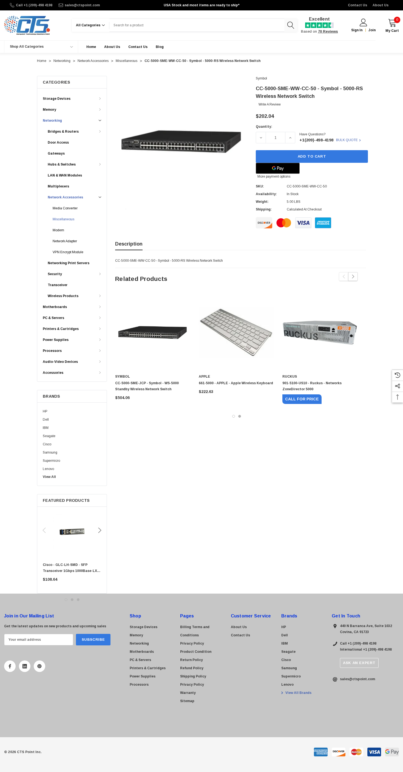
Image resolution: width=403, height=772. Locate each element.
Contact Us (357, 5)
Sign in (356, 30)
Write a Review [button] (270, 104)
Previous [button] (44, 530)
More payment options (273, 176)
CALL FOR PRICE (302, 399)
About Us (380, 5)
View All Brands (298, 693)
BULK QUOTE (347, 140)
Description (129, 244)
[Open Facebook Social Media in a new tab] (10, 666)
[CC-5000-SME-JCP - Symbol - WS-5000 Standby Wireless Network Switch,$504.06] (153, 332)
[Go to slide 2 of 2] (239, 416)
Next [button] (100, 530)
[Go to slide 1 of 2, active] (233, 416)
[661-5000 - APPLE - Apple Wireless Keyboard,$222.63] (236, 332)
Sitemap (187, 701)
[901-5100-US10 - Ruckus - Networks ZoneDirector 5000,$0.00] (320, 332)
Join (372, 30)
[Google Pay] (278, 168)
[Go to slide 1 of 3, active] (66, 599)
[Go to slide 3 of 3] (78, 599)
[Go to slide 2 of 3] (72, 599)
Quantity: (264, 127)
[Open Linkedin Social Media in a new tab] (24, 666)
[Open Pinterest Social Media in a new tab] (39, 666)
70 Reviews (328, 31)
